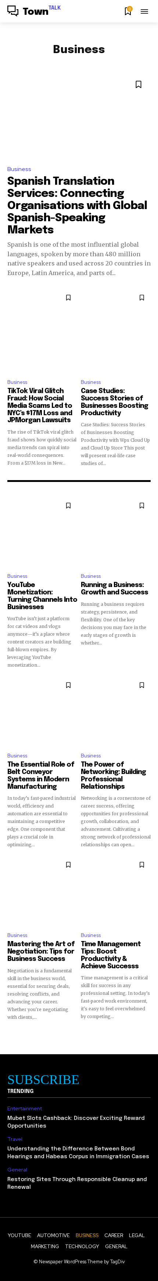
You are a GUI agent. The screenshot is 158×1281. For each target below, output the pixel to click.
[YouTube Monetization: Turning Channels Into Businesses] (42, 532)
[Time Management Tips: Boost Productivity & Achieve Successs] (116, 891)
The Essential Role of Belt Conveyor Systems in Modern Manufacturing (40, 775)
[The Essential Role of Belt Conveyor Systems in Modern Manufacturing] (42, 711)
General (17, 1170)
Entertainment (24, 1108)
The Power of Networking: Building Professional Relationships (113, 775)
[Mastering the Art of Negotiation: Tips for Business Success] (42, 891)
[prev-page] (12, 1033)
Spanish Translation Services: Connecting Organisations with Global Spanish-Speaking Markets (77, 206)
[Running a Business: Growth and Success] (116, 532)
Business (19, 169)
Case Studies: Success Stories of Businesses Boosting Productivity (114, 402)
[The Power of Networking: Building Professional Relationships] (116, 711)
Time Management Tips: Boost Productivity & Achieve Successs (111, 955)
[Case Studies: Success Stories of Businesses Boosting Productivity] (116, 331)
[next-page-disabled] (146, 1033)
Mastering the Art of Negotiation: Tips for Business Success (41, 951)
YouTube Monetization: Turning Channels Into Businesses (42, 596)
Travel (14, 1139)
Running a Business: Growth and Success (114, 589)
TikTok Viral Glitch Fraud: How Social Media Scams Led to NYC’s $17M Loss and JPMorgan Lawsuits (39, 406)
